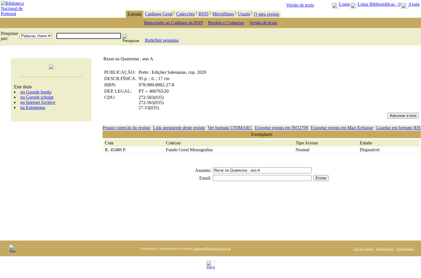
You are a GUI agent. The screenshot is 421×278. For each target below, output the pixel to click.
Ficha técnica (385, 249)
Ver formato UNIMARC (230, 127)
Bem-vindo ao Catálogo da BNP (173, 22)
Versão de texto (300, 5)
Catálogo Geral (158, 13)
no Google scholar (37, 97)
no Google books (36, 92)
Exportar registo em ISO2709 (281, 127)
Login (344, 4)
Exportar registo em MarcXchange (342, 127)
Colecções (185, 13)
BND (203, 13)
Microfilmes (223, 13)
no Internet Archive (37, 102)
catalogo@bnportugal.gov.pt (212, 248)
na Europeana (32, 107)
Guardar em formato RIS (398, 127)
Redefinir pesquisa (161, 40)
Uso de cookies (363, 249)
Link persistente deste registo (179, 127)
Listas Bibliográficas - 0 (379, 4)
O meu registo (266, 14)
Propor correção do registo (126, 127)
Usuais (244, 13)
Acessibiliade (405, 249)
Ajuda (414, 4)
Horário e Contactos (226, 22)
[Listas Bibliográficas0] (354, 4)
